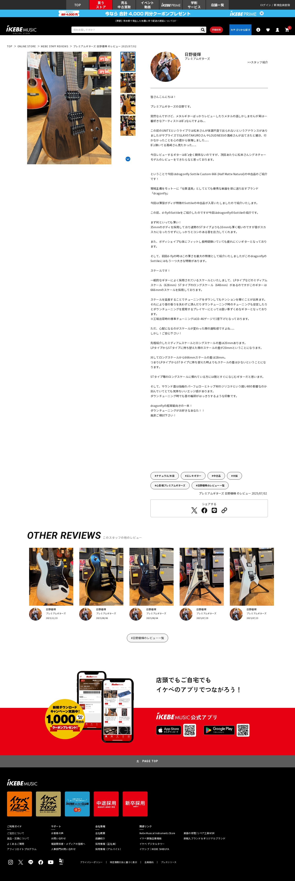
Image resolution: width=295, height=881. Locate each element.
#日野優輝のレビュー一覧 (147, 638)
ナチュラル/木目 (165, 475)
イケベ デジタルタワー (152, 843)
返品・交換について (18, 838)
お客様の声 (57, 833)
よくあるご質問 (15, 843)
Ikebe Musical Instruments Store (157, 833)
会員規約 (149, 862)
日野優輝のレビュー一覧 (210, 485)
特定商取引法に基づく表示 (123, 862)
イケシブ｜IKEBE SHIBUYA (154, 849)
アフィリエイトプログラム (22, 849)
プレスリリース (169, 862)
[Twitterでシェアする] (194, 510)
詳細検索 (216, 29)
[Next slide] (127, 158)
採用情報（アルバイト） (108, 849)
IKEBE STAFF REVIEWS (54, 46)
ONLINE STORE (26, 46)
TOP (9, 46)
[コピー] (224, 510)
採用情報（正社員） (106, 843)
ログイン (265, 5)
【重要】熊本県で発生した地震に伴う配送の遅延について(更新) (147, 20)
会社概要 (100, 833)
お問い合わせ (58, 838)
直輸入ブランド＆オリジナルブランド (204, 838)
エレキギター (194, 475)
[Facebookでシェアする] (204, 510)
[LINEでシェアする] (214, 510)
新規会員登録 (282, 5)
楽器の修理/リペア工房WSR (199, 833)
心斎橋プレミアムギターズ (170, 485)
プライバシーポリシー (91, 862)
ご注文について (15, 833)
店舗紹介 (100, 838)
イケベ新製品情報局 (150, 838)
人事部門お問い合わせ (63, 849)
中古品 (217, 475)
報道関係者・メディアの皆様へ (68, 843)
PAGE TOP (150, 761)
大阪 (235, 475)
